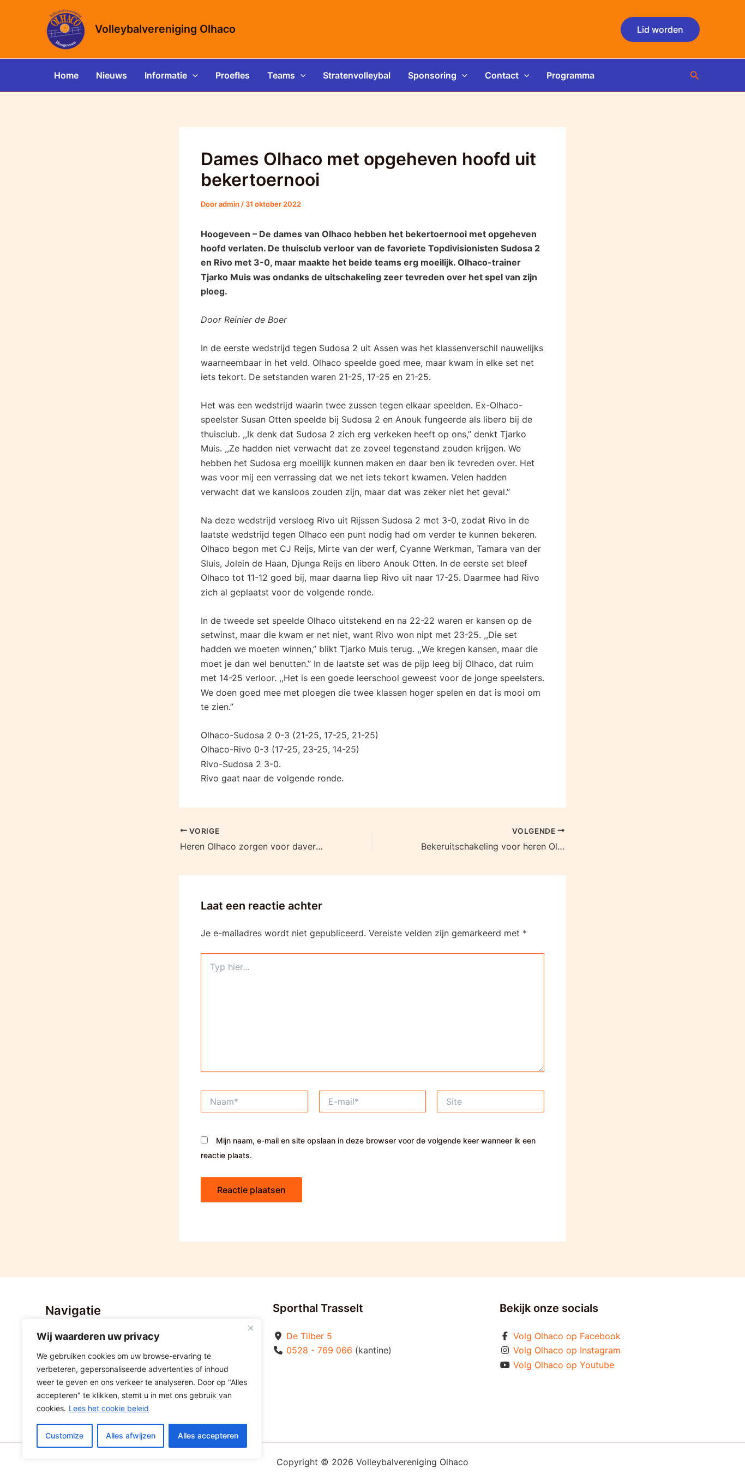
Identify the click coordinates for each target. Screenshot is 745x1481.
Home (66, 75)
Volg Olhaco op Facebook (567, 1336)
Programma (570, 75)
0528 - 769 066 (319, 1350)
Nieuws (111, 75)
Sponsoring (432, 75)
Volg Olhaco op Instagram (567, 1350)
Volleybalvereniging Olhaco (165, 28)
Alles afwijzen (130, 1435)
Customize (64, 1435)
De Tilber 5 (309, 1336)
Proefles (232, 75)
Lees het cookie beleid (109, 1408)
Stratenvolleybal (356, 75)
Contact (502, 75)
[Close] (250, 1327)
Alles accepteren (208, 1435)
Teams (281, 75)
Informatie (166, 75)
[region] (142, 1389)
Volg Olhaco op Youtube (563, 1364)
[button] (660, 29)
